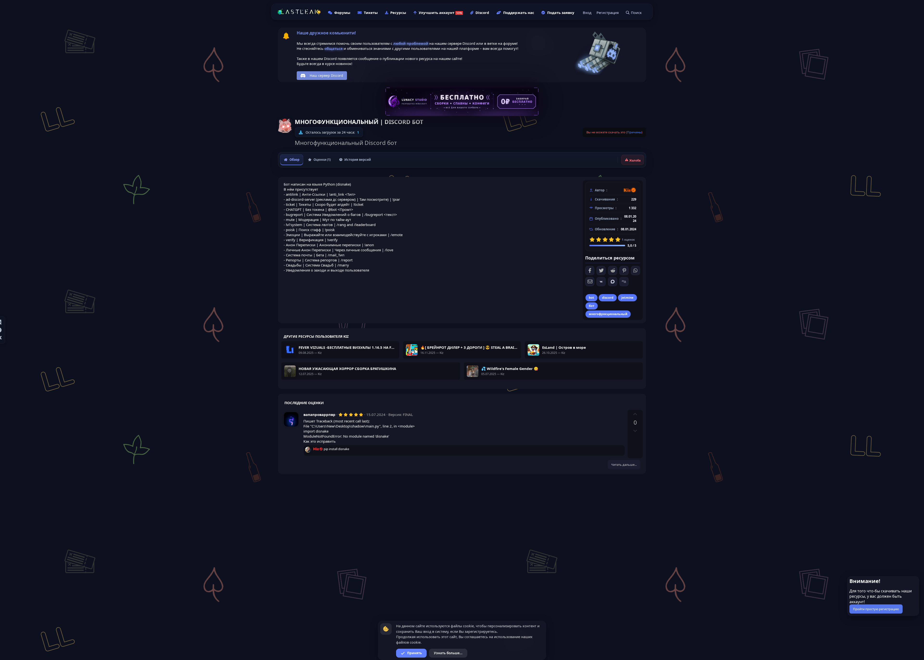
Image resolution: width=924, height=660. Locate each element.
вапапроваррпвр (319, 414)
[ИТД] (624, 281)
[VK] (601, 281)
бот (591, 306)
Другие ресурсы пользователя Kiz (316, 336)
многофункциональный (608, 314)
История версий (357, 159)
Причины (634, 132)
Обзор (294, 159)
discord (607, 297)
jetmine (627, 297)
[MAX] (612, 281)
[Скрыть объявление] (915, 580)
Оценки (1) (322, 159)
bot (591, 297)
